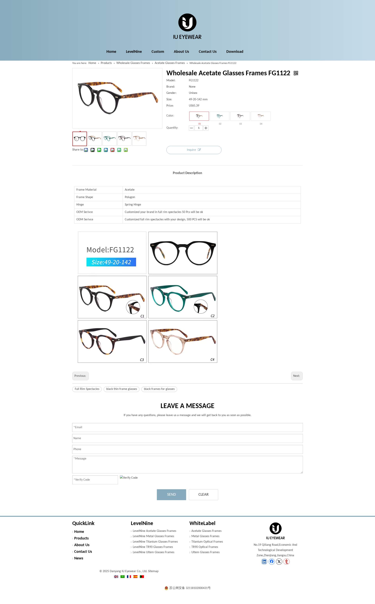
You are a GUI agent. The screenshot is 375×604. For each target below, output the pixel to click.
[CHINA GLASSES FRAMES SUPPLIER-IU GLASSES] (275, 531)
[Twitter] (279, 561)
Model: (170, 80)
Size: (169, 99)
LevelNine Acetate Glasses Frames (154, 531)
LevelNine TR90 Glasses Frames (153, 547)
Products (81, 538)
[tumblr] (286, 561)
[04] (260, 116)
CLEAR (203, 495)
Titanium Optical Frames (207, 541)
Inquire (191, 150)
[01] (199, 116)
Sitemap (153, 571)
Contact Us (83, 552)
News (78, 558)
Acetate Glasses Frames (206, 531)
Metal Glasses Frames (205, 536)
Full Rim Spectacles (87, 389)
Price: (170, 105)
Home (79, 532)
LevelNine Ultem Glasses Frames (153, 552)
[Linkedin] (264, 561)
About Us (81, 545)
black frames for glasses (159, 389)
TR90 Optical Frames (204, 547)
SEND (171, 495)
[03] (240, 116)
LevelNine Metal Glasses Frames (153, 536)
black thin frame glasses (121, 389)
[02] (219, 116)
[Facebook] (272, 561)
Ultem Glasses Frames (205, 552)
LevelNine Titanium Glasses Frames (155, 541)
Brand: (170, 86)
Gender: (171, 93)
